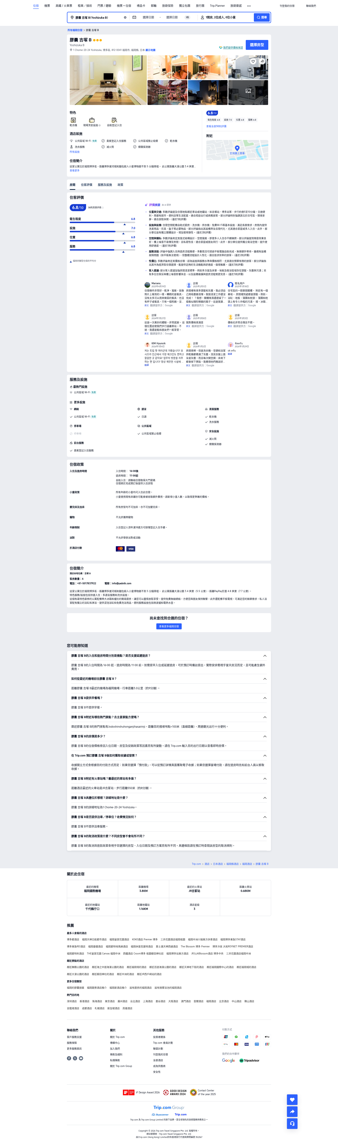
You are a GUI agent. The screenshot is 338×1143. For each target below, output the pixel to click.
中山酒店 (237, 1001)
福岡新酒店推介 (118, 987)
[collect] (292, 1099)
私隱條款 (115, 1060)
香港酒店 (84, 1001)
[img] (108, 80)
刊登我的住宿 (160, 1054)
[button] (249, 6)
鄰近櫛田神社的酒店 (103, 974)
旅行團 (200, 5)
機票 (47, 5)
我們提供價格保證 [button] (233, 47)
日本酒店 (218, 863)
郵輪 (154, 5)
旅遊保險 (167, 5)
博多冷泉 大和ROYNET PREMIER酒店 (232, 946)
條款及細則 (116, 1054)
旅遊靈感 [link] (236, 5)
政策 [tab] (120, 184)
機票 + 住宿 (124, 5)
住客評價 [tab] (86, 184)
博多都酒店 (73, 939)
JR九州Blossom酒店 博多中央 (207, 953)
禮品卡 (141, 5)
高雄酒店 (127, 1008)
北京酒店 (224, 1001)
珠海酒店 (97, 1001)
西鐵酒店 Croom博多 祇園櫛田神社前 (143, 953)
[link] (287, 6)
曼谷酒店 (160, 1001)
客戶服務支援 (74, 1037)
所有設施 (75, 151)
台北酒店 (135, 1001)
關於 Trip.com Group (121, 1066)
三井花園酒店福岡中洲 (238, 953)
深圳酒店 (72, 1001)
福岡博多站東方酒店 (177, 953)
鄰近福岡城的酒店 (246, 967)
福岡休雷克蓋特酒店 (142, 946)
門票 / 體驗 (104, 5)
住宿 (36, 5)
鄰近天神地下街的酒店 (191, 967)
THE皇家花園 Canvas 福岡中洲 (103, 953)
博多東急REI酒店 (76, 946)
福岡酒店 (247, 863)
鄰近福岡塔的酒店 (136, 967)
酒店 (207, 863)
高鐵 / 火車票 (64, 5)
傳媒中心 (115, 1042)
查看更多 (75, 170)
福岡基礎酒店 (95, 946)
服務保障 (72, 1042)
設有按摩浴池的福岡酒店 (168, 987)
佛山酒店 (249, 1001)
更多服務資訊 (74, 1048)
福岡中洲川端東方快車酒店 (203, 939)
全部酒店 (158, 1060)
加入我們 (115, 1048)
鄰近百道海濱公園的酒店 (162, 967)
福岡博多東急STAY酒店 (233, 939)
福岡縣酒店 (232, 863)
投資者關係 (159, 1037)
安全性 (157, 1071)
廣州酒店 (122, 1001)
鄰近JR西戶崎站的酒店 (149, 974)
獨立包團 (184, 5)
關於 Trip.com (117, 1037)
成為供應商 (159, 1066)
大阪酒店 (173, 1001)
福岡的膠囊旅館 (75, 987)
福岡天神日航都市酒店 (94, 939)
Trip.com (196, 863)
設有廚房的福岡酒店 (141, 987)
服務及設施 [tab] (105, 184)
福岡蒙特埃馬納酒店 (117, 946)
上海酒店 (148, 1001)
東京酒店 (110, 1001)
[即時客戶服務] (292, 1123)
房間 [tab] (72, 184)
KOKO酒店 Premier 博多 (145, 939)
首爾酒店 (199, 1001)
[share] (292, 1111)
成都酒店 (87, 1008)
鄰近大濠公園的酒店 (78, 974)
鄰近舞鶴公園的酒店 (78, 967)
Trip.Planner (217, 5)
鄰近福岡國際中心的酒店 (220, 967)
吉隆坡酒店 (73, 1008)
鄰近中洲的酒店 (125, 974)
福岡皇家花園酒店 (119, 939)
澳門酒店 (186, 1001)
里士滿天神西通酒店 (167, 946)
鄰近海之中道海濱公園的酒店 (108, 967)
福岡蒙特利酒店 (75, 953)
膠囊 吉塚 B (81, 39)
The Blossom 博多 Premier (195, 946)
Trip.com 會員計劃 (163, 1042)
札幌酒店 (100, 1008)
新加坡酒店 (113, 1008)
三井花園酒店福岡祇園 (173, 939)
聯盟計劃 (158, 1048)
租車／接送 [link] (85, 5)
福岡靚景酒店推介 (97, 987)
